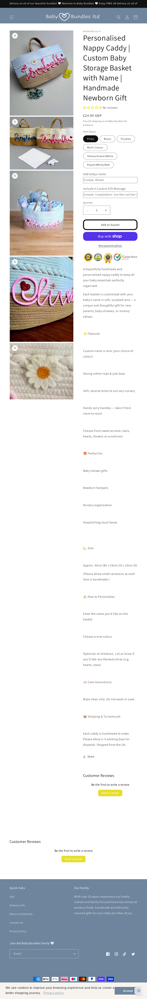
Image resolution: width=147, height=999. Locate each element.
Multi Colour (95, 147)
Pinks (90, 139)
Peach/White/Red (98, 164)
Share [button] (91, 756)
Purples (126, 139)
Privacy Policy (18, 931)
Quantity (88, 202)
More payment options (110, 245)
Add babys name (94, 174)
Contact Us (16, 922)
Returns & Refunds (21, 914)
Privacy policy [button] (53, 993)
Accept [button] (128, 990)
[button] (11, 17)
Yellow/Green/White (100, 156)
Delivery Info (17, 905)
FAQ (12, 896)
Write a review (110, 793)
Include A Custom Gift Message (104, 189)
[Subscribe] (74, 953)
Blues (107, 139)
